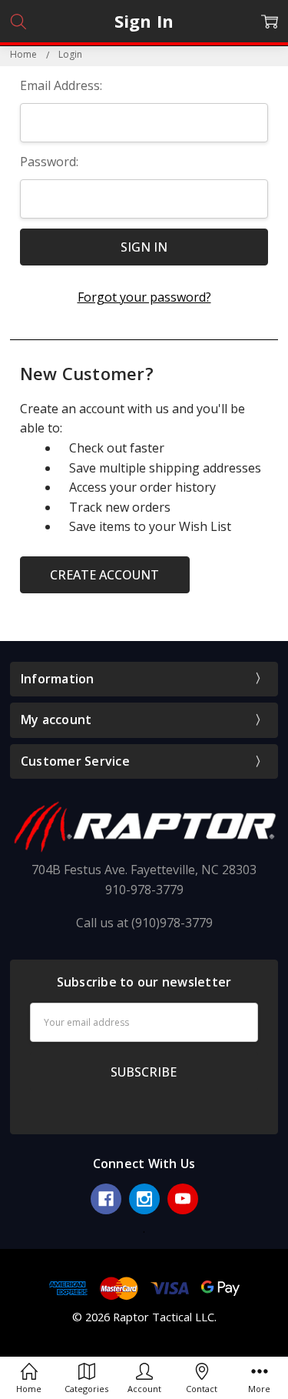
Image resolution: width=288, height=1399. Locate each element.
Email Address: (61, 85)
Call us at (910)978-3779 (144, 922)
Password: (49, 161)
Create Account (104, 574)
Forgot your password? (144, 297)
